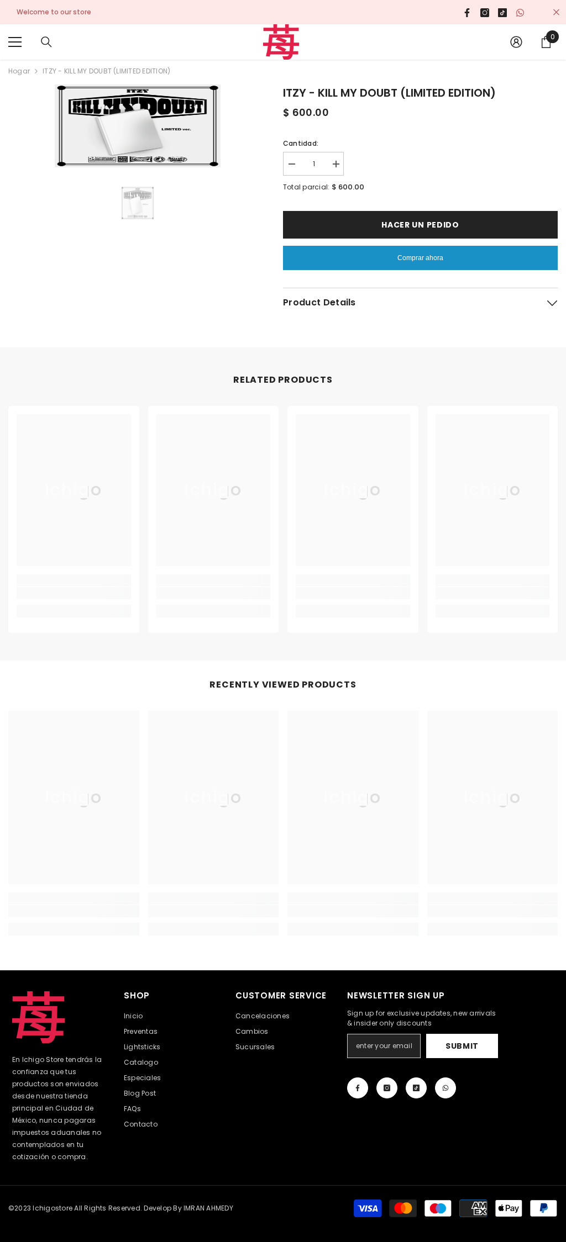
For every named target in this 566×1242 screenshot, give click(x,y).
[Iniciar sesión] (516, 42)
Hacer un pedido (420, 224)
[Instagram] (386, 1087)
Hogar (19, 71)
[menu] (15, 42)
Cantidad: (300, 143)
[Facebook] (357, 1087)
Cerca (556, 12)
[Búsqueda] (46, 42)
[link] (74, 593)
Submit (462, 1045)
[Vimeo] (445, 1087)
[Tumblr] (416, 1087)
